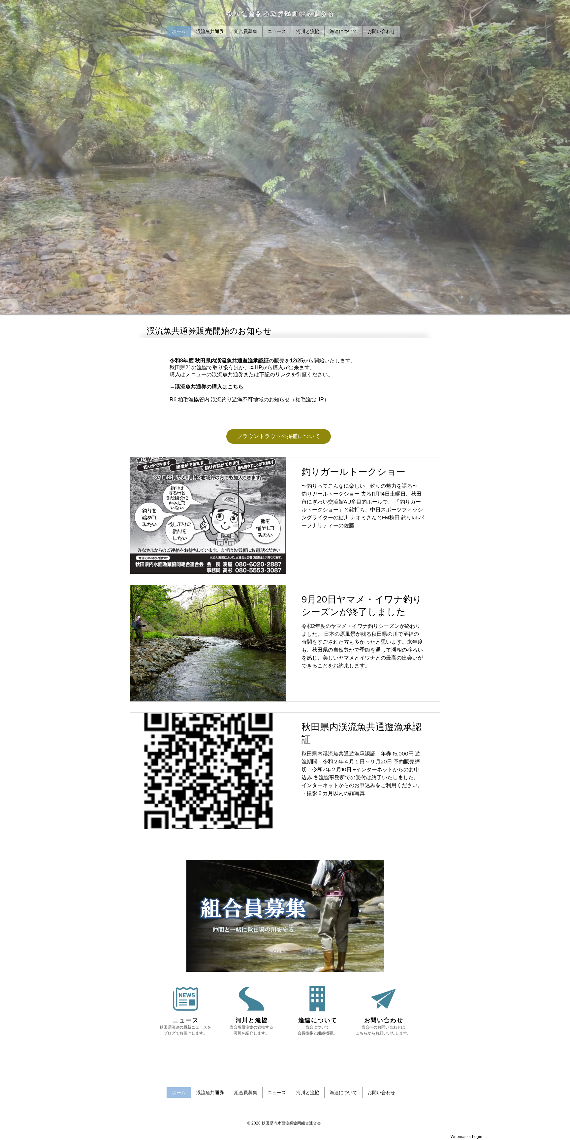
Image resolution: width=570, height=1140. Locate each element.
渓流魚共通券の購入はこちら (209, 386)
